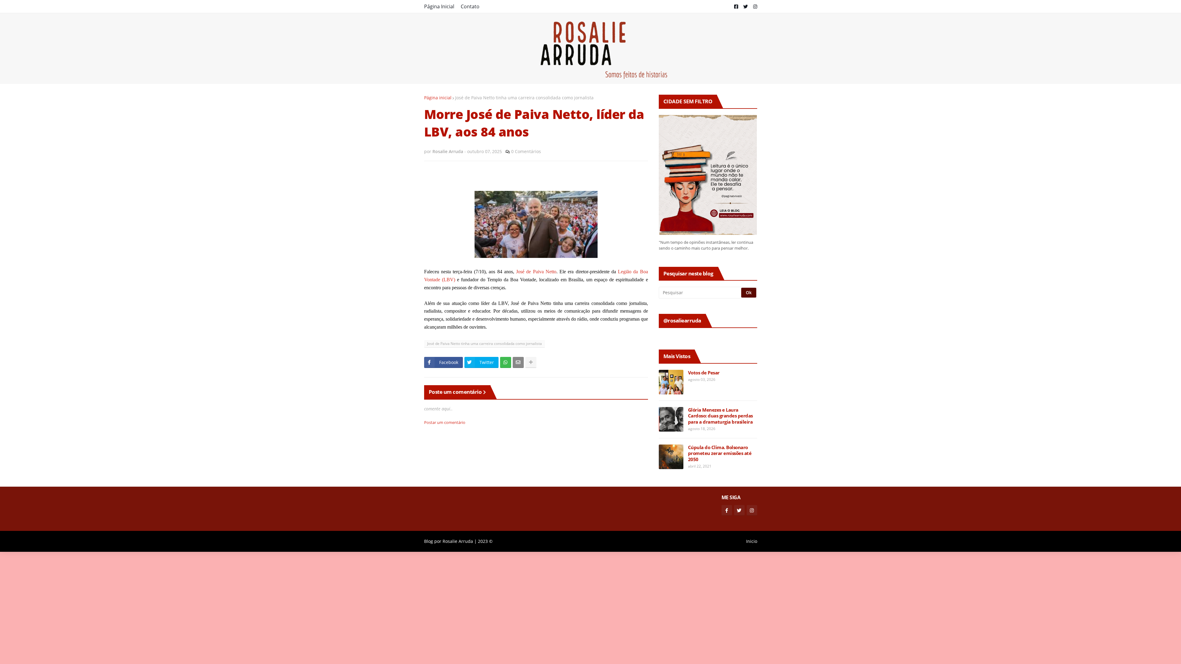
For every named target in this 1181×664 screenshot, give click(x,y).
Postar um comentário (444, 422)
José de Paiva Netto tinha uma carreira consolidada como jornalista (524, 98)
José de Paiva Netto (536, 271)
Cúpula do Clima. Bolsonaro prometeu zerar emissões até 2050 (720, 453)
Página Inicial (439, 6)
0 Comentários (526, 151)
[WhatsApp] (505, 362)
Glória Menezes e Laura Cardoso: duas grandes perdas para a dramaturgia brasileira (720, 416)
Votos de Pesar (704, 373)
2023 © (485, 541)
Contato (470, 6)
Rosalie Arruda (458, 541)
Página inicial (437, 98)
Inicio (751, 541)
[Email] (518, 362)
